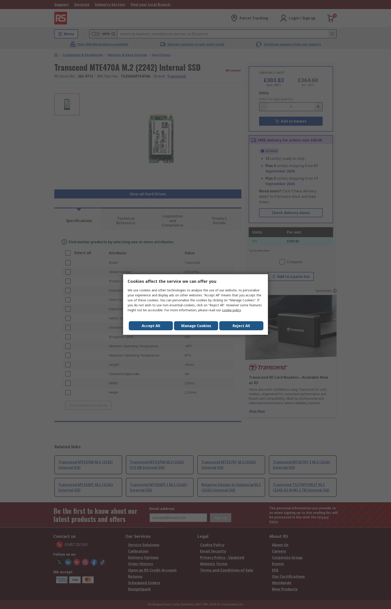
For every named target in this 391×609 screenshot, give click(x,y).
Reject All (241, 325)
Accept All (151, 325)
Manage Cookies (196, 325)
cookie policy (231, 310)
